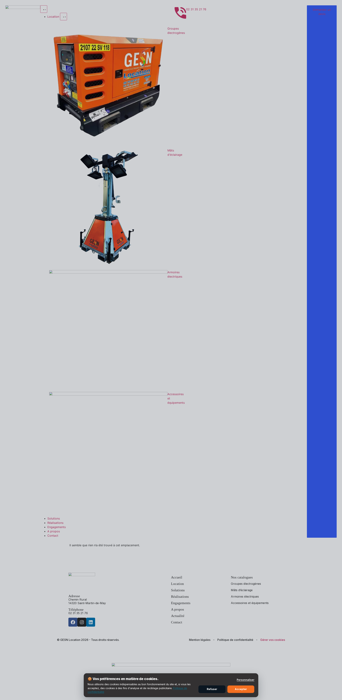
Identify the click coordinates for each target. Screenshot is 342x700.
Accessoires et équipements (250, 603)
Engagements (180, 603)
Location (177, 584)
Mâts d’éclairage (242, 590)
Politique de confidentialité (235, 640)
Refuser (212, 689)
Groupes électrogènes (246, 583)
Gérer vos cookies (272, 640)
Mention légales (199, 640)
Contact (176, 622)
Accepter (241, 689)
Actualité (177, 616)
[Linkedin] (90, 622)
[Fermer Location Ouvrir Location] (63, 16)
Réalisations (180, 596)
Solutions (178, 590)
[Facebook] (72, 622)
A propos (177, 609)
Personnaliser (245, 679)
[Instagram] (81, 622)
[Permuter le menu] (43, 9)
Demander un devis (322, 12)
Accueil (176, 577)
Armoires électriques (245, 596)
